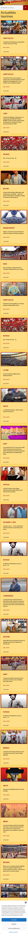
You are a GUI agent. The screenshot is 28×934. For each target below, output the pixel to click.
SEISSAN (6, 637)
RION (5, 264)
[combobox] (11, 7)
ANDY (5, 674)
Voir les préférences (14, 928)
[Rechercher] (25, 7)
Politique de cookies (13, 932)
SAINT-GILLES (8, 38)
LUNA (5, 113)
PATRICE (6, 154)
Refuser (14, 924)
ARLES (5, 406)
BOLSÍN (6, 189)
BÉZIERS (6, 862)
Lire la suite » (6, 47)
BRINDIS (6, 748)
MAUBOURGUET (9, 228)
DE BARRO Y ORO (9, 522)
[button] (25, 902)
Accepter (14, 920)
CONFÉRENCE (8, 596)
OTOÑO (6, 370)
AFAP (5, 444)
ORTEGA (6, 485)
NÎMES (5, 821)
